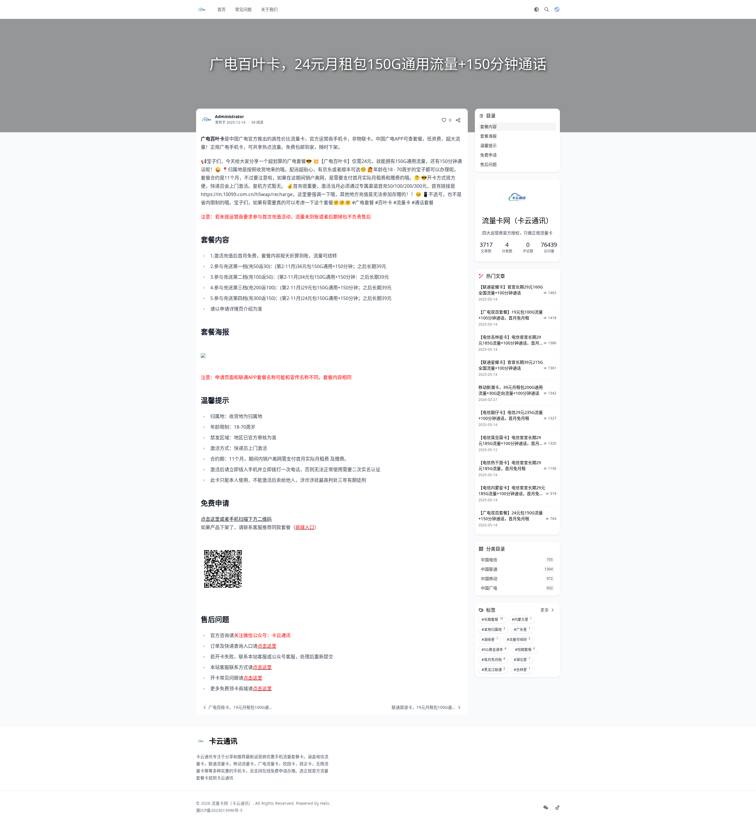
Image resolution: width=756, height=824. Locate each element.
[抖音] (557, 807)
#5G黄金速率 (494, 649)
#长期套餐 (492, 619)
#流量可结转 (518, 639)
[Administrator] (207, 119)
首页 (221, 9)
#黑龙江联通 (493, 670)
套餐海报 (488, 136)
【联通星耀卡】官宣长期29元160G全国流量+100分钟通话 (510, 290)
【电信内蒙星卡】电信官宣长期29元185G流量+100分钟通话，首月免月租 (511, 493)
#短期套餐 (525, 649)
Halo (324, 803)
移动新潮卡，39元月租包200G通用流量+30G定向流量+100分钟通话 (510, 390)
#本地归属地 (493, 629)
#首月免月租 (493, 660)
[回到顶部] (737, 805)
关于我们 (269, 9)
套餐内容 (488, 126)
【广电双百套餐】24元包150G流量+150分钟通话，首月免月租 (510, 515)
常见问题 (243, 9)
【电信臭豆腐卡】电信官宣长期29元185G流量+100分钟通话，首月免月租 (510, 443)
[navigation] (236, 707)
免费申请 (488, 155)
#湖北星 (522, 660)
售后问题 (488, 164)
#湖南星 (490, 639)
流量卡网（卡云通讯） (232, 803)
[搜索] (546, 9)
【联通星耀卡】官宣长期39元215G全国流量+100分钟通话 (510, 365)
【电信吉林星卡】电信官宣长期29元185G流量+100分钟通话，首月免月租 (510, 343)
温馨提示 (488, 145)
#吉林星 (522, 670)
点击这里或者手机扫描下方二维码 (236, 519)
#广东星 (522, 629)
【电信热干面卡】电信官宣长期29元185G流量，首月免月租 (509, 465)
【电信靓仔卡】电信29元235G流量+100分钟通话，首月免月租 (510, 415)
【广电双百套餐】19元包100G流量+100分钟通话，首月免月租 (510, 315)
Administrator (229, 116)
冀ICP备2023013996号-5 (219, 810)
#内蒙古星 (522, 619)
